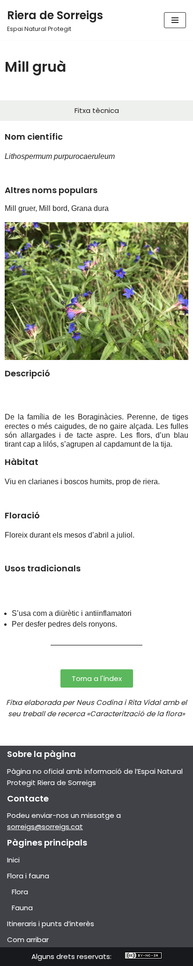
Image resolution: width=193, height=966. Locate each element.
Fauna (22, 908)
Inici (13, 860)
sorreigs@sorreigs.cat (45, 826)
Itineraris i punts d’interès (50, 924)
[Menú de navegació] (175, 20)
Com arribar (28, 939)
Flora (20, 892)
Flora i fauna (28, 876)
